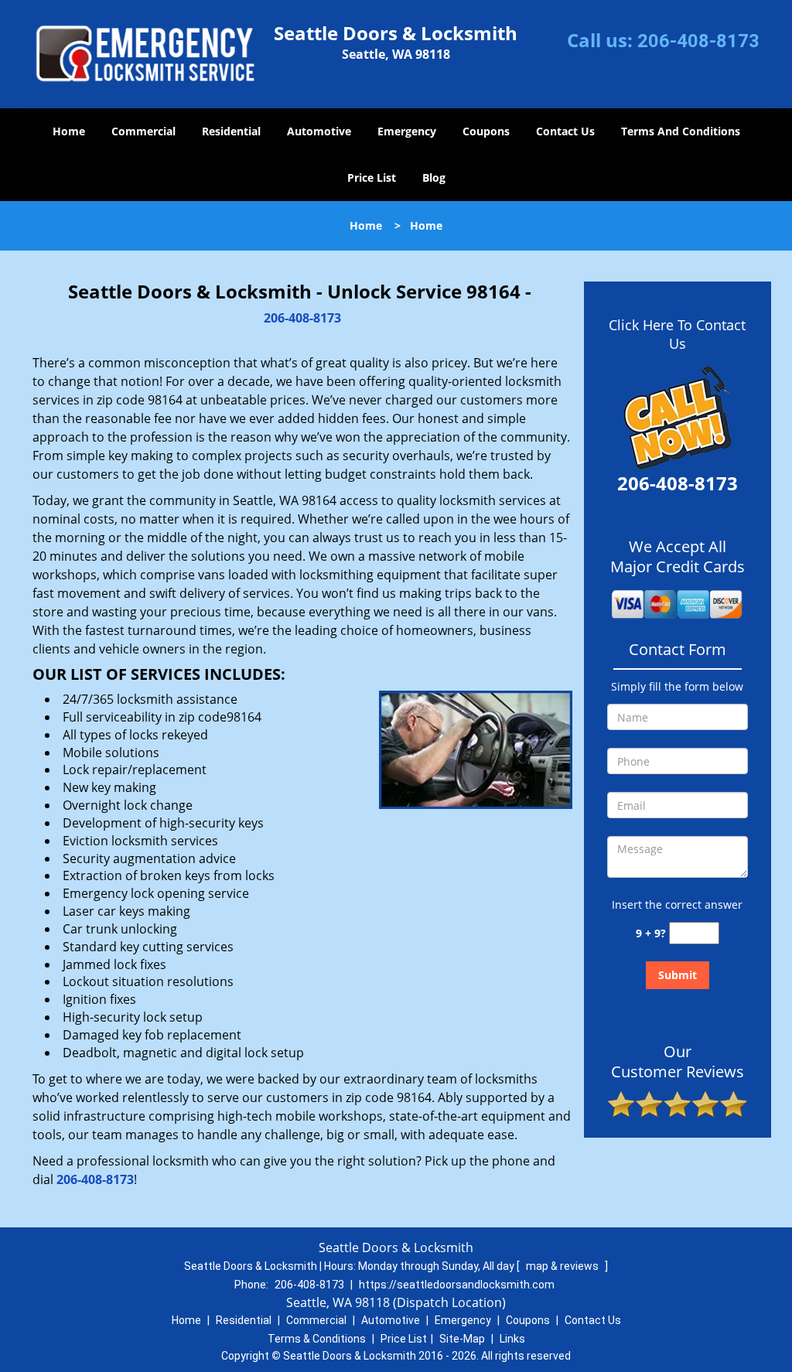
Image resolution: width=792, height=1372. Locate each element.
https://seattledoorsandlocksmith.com (457, 1284)
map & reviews (563, 1266)
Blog (434, 177)
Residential (231, 131)
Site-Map (462, 1339)
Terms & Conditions (317, 1339)
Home (69, 131)
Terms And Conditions (680, 131)
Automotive (319, 131)
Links (512, 1339)
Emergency (406, 131)
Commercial (143, 131)
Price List (371, 177)
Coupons (486, 131)
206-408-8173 (698, 41)
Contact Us (565, 131)
